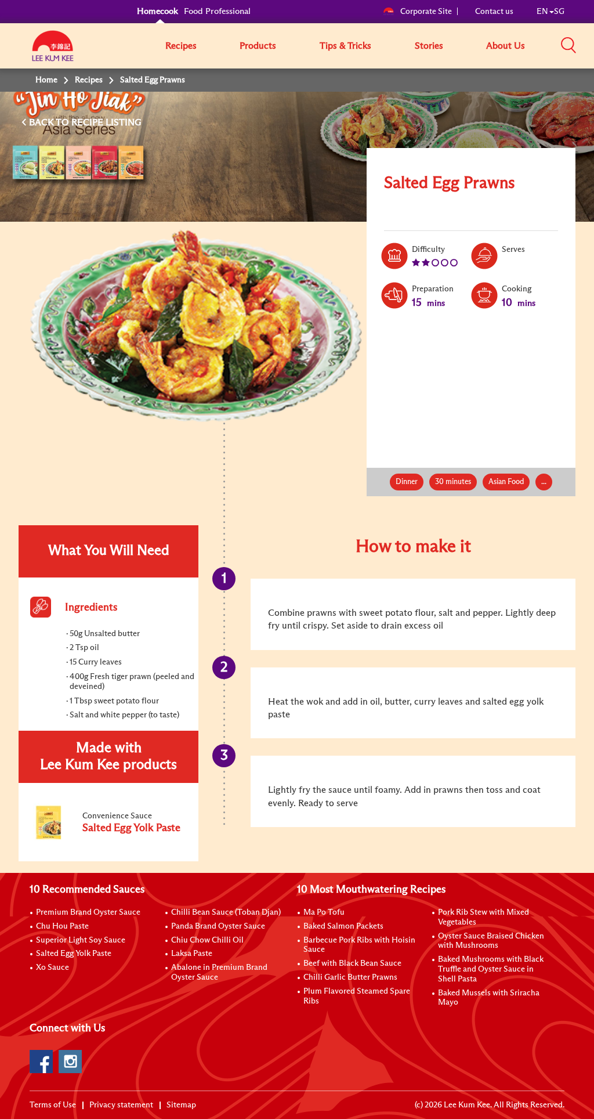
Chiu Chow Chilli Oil (207, 940)
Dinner (407, 482)
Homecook (157, 11)
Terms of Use (53, 1105)
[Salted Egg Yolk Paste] (108, 840)
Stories (429, 45)
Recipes (181, 45)
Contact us (494, 12)
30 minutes (453, 482)
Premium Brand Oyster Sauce (88, 912)
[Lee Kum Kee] (53, 52)
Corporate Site (426, 12)
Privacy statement (121, 1105)
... (543, 482)
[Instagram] (70, 1061)
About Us (505, 45)
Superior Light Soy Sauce (80, 940)
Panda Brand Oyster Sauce (218, 926)
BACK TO (50, 122)
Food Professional (217, 11)
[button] (568, 45)
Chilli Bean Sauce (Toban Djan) (226, 912)
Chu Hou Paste (62, 926)
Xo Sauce (52, 967)
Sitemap (181, 1105)
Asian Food (506, 482)
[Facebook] (41, 1061)
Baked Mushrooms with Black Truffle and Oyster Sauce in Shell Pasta (491, 969)
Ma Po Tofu (324, 912)
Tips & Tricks (345, 45)
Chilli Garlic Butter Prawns (350, 977)
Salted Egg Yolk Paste (73, 954)
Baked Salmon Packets (343, 926)
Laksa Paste (191, 954)
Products (258, 45)
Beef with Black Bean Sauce (352, 963)
